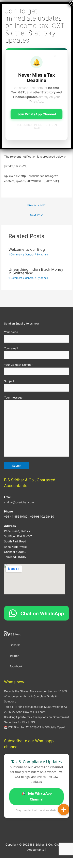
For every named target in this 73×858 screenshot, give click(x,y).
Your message (13, 397)
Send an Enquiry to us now (21, 323)
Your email (11, 348)
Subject (9, 381)
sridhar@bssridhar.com (19, 502)
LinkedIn (15, 645)
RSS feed (15, 634)
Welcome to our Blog (27, 249)
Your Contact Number (18, 364)
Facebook (16, 666)
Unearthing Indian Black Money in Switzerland (36, 271)
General (29, 254)
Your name (11, 332)
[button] (63, 809)
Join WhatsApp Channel (36, 796)
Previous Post (36, 205)
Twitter (14, 655)
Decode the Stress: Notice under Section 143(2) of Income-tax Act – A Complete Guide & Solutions (35, 696)
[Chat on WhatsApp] (36, 613)
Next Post (36, 215)
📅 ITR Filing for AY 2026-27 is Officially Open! (34, 727)
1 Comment (15, 254)
